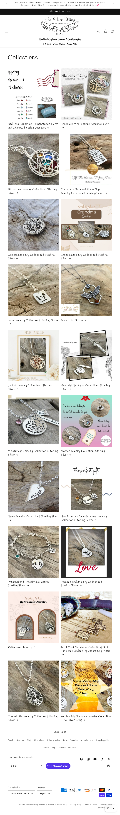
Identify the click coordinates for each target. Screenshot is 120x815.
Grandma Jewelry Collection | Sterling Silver (84, 256)
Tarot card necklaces (67, 747)
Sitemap (20, 740)
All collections (87, 740)
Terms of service (70, 740)
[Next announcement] (113, 4)
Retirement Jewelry (20, 647)
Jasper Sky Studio (72, 320)
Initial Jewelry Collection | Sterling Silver (33, 320)
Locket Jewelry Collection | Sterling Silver (30, 387)
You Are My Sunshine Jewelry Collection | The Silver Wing (86, 718)
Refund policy (49, 747)
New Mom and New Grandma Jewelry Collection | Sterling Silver (84, 518)
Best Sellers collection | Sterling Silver (85, 124)
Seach (10, 740)
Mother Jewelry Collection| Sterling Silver (83, 453)
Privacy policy (53, 740)
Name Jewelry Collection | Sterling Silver (33, 516)
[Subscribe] (40, 765)
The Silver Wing (32, 804)
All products (39, 740)
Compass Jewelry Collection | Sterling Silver (31, 256)
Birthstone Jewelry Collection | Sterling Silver (32, 191)
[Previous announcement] (6, 4)
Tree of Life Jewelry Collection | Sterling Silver (33, 718)
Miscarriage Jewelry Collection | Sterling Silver (33, 453)
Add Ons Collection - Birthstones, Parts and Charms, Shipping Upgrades (33, 125)
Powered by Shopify (46, 804)
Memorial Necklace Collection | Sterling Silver (85, 387)
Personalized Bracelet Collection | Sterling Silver (29, 583)
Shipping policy (103, 740)
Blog (29, 740)
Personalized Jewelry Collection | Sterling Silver (81, 583)
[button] (6, 31)
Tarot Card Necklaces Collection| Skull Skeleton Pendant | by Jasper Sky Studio (85, 649)
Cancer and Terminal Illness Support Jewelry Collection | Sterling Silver (83, 191)
